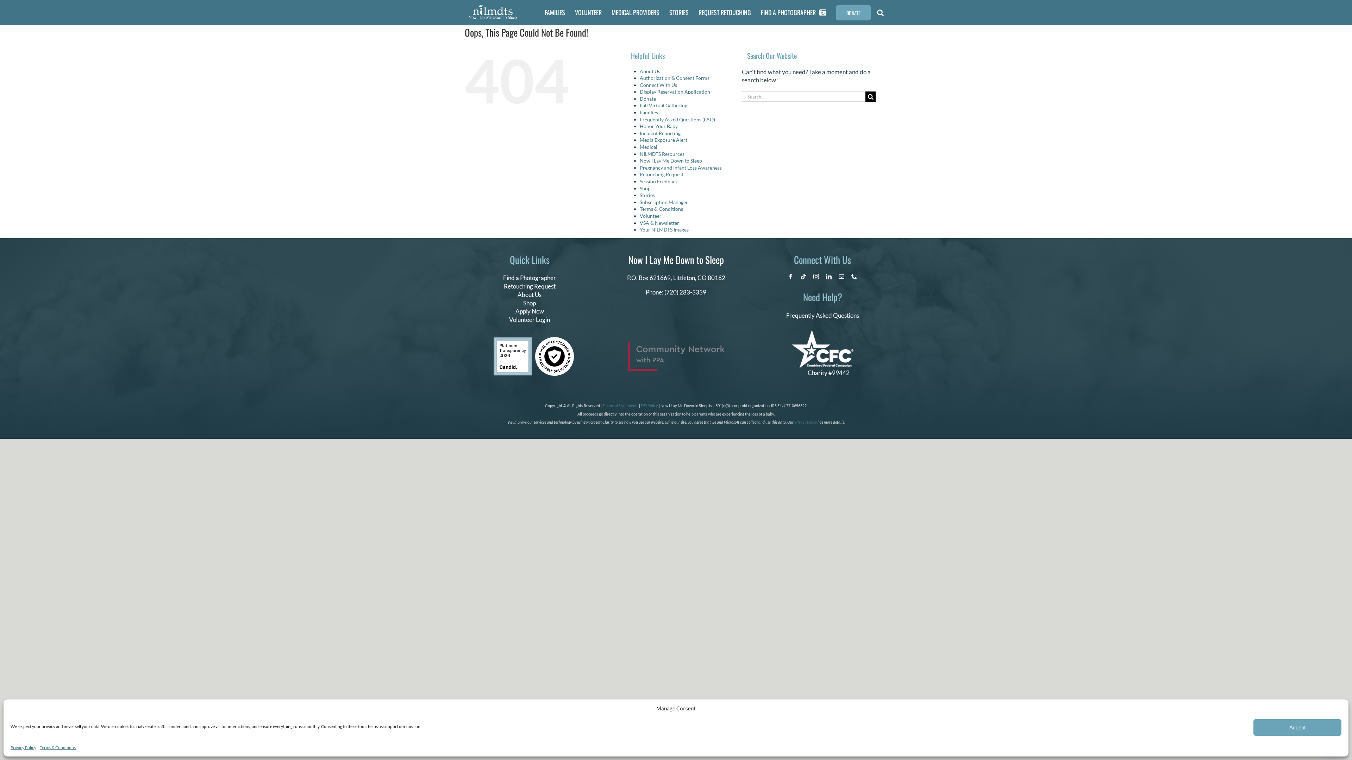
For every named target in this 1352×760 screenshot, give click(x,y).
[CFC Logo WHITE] (822, 333)
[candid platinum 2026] (513, 340)
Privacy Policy (23, 747)
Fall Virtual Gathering (663, 105)
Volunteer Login (529, 319)
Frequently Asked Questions (822, 315)
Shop (645, 188)
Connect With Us (658, 85)
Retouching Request (661, 174)
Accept (1297, 727)
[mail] (841, 276)
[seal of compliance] (554, 340)
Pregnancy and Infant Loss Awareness (681, 168)
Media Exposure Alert (663, 140)
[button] (880, 12)
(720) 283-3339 (685, 292)
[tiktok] (803, 276)
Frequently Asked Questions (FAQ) (677, 119)
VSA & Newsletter (659, 223)
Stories (647, 195)
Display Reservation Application (675, 92)
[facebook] (791, 276)
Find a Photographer (529, 277)
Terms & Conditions (58, 747)
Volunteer (651, 216)
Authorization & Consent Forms (674, 78)
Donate (648, 99)
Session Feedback (659, 181)
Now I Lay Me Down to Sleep (671, 161)
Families (649, 112)
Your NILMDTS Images (664, 230)
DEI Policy (649, 405)
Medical (648, 147)
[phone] (854, 276)
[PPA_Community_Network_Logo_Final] (676, 345)
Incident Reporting (660, 133)
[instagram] (816, 276)
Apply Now (529, 311)
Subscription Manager (664, 202)
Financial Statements (620, 405)
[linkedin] (829, 276)
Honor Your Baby (659, 126)
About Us (650, 71)
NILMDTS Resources (662, 154)
